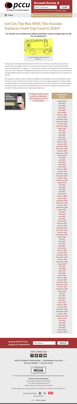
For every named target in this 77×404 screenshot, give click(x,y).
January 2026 (62, 117)
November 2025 (62, 121)
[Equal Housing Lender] (40, 393)
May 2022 (62, 216)
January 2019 (62, 307)
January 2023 (62, 198)
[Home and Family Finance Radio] (50, 393)
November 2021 (62, 230)
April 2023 (61, 191)
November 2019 (62, 284)
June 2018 (62, 323)
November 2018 (62, 311)
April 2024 (61, 164)
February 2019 (62, 305)
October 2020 (62, 259)
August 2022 (62, 210)
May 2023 (62, 189)
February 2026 (62, 115)
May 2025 (62, 135)
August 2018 (62, 318)
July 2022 (62, 212)
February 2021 (62, 250)
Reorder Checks (47, 363)
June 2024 (62, 160)
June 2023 (62, 187)
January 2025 (62, 144)
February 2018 (62, 332)
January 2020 (62, 280)
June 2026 (62, 105)
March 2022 (62, 221)
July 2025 (62, 130)
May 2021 (62, 243)
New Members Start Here (53, 360)
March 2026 (62, 112)
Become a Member (31, 363)
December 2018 (61, 309)
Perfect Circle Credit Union (38, 378)
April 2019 (61, 300)
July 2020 (62, 266)
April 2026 (61, 110)
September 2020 (62, 262)
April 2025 (61, 137)
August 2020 (62, 264)
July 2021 (62, 239)
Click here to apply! (60, 10)
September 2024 (62, 153)
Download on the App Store (15, 108)
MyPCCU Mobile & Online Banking (27, 360)
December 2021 (61, 228)
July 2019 (62, 293)
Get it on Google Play (9, 108)
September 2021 (62, 234)
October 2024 (62, 151)
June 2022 (62, 214)
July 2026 (62, 103)
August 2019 (62, 291)
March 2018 (62, 329)
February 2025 (62, 142)
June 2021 (62, 241)
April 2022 (61, 219)
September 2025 (62, 126)
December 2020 (61, 255)
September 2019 (62, 289)
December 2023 (61, 173)
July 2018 (62, 320)
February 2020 (62, 277)
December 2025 (61, 119)
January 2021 (62, 253)
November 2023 (62, 176)
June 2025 (62, 133)
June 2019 (62, 295)
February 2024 (62, 169)
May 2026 (62, 108)
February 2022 (62, 223)
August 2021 (62, 237)
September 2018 (62, 316)
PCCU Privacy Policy (30, 393)
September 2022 (62, 207)
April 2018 (61, 327)
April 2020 (61, 273)
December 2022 (61, 200)
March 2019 (62, 302)
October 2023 (62, 178)
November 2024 (62, 148)
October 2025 (62, 124)
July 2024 (62, 158)
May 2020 (62, 271)
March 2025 (62, 139)
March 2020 (62, 275)
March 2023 (62, 194)
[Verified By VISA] (44, 393)
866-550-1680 (46, 388)
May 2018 (62, 325)
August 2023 (62, 182)
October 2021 (62, 232)
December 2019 (61, 282)
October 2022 (62, 205)
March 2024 (62, 167)
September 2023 (62, 180)
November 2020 (62, 257)
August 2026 (62, 101)
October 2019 (62, 286)
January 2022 (62, 225)
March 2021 (62, 248)
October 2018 (62, 314)
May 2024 (62, 162)
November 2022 (62, 203)
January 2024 (62, 171)
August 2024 (62, 155)
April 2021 (61, 246)
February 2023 (62, 196)
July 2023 (62, 185)
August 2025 (62, 128)
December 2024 (61, 146)
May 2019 (62, 298)
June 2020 (62, 268)
